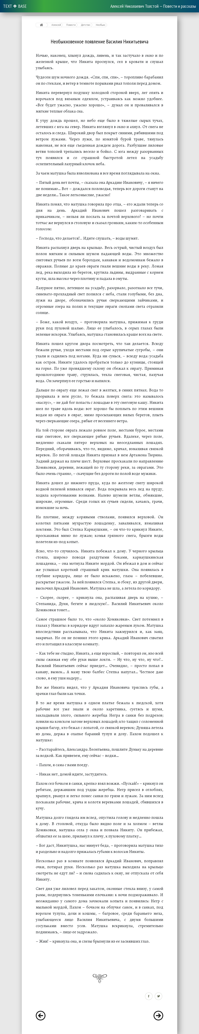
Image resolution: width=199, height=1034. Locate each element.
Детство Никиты (86, 25)
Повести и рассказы (71, 25)
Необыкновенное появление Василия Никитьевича (100, 25)
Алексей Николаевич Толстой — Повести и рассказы (153, 6)
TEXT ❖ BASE (15, 6)
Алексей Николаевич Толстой (56, 25)
